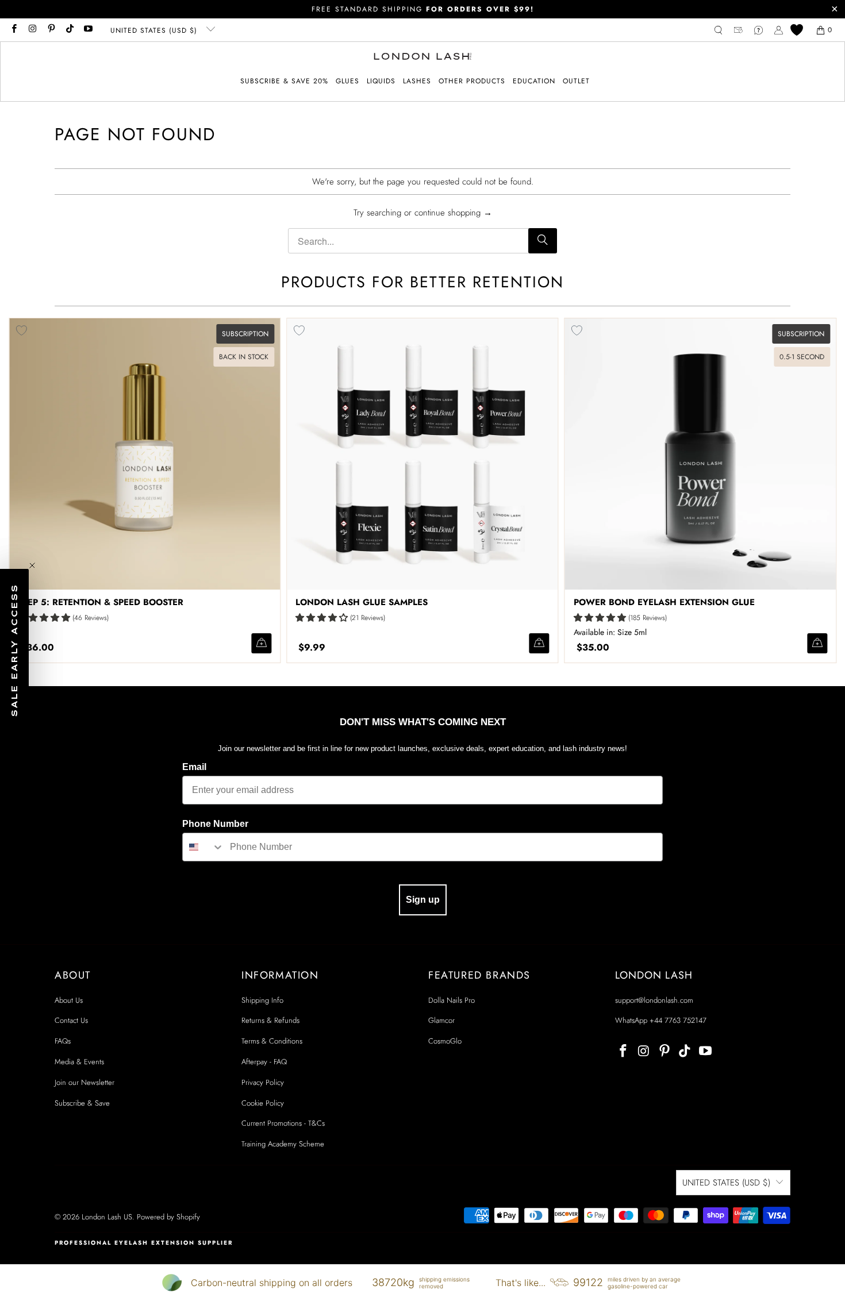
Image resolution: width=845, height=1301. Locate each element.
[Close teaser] (32, 565)
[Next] (819, 490)
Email (194, 767)
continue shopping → (453, 212)
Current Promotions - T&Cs (283, 1123)
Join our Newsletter (84, 1082)
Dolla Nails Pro (451, 1000)
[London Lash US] (423, 57)
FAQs (63, 1041)
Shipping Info (262, 1000)
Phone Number (215, 824)
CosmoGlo (445, 1041)
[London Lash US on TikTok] (69, 30)
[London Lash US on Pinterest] (51, 30)
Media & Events (79, 1061)
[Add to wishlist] (299, 330)
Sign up (423, 899)
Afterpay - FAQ (264, 1061)
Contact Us (71, 1020)
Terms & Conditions (271, 1041)
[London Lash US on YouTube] (88, 30)
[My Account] (778, 30)
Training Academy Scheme (282, 1143)
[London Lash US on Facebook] (13, 30)
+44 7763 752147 (678, 1020)
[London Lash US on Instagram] (32, 30)
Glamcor (441, 1020)
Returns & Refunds (270, 1020)
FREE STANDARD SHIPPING (423, 9)
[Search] (542, 240)
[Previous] (27, 490)
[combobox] (203, 847)
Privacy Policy (262, 1082)
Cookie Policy (262, 1103)
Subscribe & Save (82, 1103)
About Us (69, 1000)
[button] (347, 81)
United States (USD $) (155, 30)
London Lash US (107, 1216)
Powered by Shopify (168, 1216)
